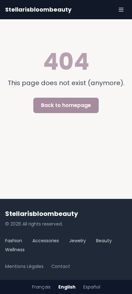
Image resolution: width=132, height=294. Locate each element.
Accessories (45, 240)
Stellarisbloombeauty (38, 9)
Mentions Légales (24, 266)
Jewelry (77, 240)
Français (41, 287)
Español (91, 287)
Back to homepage (66, 105)
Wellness (15, 249)
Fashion (13, 240)
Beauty (104, 240)
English (67, 287)
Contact (60, 266)
